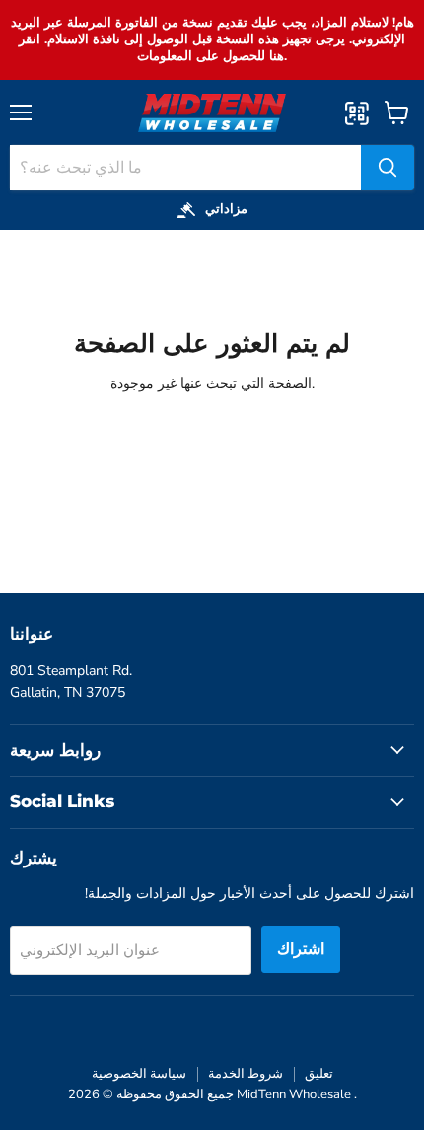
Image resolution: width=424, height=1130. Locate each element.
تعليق (319, 1074)
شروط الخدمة (245, 1074)
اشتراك (300, 949)
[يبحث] (387, 167)
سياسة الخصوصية (139, 1074)
